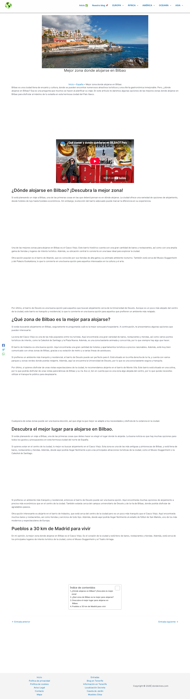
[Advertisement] (95, 118)
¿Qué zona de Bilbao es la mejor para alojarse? (93, 597)
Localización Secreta (95, 687)
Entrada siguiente (168, 622)
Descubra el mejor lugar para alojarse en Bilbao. (90, 601)
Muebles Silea (95, 694)
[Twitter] (3, 349)
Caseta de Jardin (95, 691)
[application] (122, 5)
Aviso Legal (39, 687)
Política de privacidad (39, 680)
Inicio (39, 677)
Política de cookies (39, 684)
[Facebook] (3, 345)
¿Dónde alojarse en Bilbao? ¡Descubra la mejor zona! (92, 592)
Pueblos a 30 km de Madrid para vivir (89, 606)
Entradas (95, 677)
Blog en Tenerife (95, 680)
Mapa (39, 694)
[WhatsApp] (3, 353)
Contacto (39, 691)
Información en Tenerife (95, 684)
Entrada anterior (21, 622)
